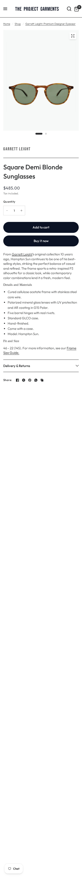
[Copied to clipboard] (42, 380)
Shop (18, 23)
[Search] (69, 9)
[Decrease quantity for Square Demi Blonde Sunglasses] (6, 210)
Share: (7, 380)
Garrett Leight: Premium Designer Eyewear (50, 23)
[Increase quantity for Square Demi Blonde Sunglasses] (21, 210)
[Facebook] (17, 380)
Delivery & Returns (16, 366)
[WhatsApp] (35, 380)
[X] (23, 380)
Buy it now (41, 241)
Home (6, 23)
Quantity (9, 201)
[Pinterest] (29, 380)
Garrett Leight (17, 149)
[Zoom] (73, 36)
